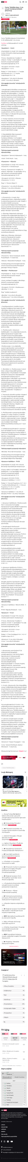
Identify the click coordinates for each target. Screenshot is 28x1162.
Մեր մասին (4, 1134)
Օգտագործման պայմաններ (9, 1136)
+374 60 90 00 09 (7, 1150)
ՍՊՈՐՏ (3, 1125)
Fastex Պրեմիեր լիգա (8, 767)
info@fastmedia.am (8, 1147)
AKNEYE (3, 1131)
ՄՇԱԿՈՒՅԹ (4, 1127)
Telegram (21, 751)
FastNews (4, 43)
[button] (23, 2)
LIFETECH (3, 1129)
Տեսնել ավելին (13, 946)
